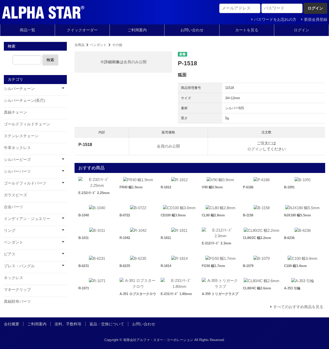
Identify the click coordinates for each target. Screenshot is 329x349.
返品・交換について (106, 324)
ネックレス (13, 277)
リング (9, 230)
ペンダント (98, 45)
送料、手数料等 (67, 324)
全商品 (80, 45)
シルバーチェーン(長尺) (24, 100)
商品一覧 (27, 30)
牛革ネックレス (17, 147)
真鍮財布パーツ (17, 301)
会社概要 (11, 324)
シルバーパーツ (17, 171)
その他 (117, 45)
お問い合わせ (192, 30)
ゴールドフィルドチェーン (27, 124)
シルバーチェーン (19, 88)
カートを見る (246, 30)
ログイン (301, 30)
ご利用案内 (137, 30)
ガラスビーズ (15, 195)
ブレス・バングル (19, 266)
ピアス (9, 254)
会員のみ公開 (135, 62)
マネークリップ (17, 289)
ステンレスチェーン (21, 136)
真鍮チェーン (15, 112)
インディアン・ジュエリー (27, 218)
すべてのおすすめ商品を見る (298, 307)
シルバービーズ (17, 159)
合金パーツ (13, 207)
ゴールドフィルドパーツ (25, 183)
